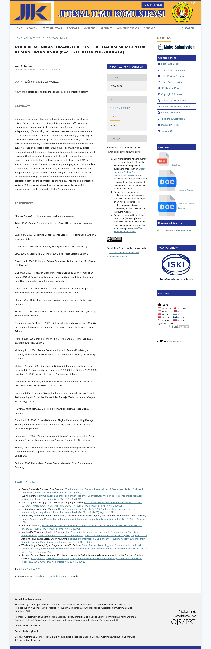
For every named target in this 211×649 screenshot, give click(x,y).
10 (34, 568)
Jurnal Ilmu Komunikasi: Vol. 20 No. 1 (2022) (70, 542)
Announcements (128, 28)
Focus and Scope (170, 63)
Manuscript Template (186, 190)
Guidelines (176, 165)
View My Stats (174, 341)
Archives (106, 28)
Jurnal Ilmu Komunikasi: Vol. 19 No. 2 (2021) (58, 499)
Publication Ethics (171, 88)
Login (193, 2)
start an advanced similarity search (48, 576)
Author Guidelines (170, 112)
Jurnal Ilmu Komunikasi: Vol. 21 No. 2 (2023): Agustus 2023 (84, 512)
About (31, 28)
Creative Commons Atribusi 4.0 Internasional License (130, 172)
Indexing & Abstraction (173, 118)
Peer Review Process (173, 76)
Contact (149, 28)
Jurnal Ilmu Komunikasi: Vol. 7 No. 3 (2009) (57, 528)
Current (89, 28)
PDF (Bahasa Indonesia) (127, 66)
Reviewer (73, 28)
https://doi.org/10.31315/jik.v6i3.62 (40, 81)
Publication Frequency (173, 70)
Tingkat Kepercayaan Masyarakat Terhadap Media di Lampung (54, 519)
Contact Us (167, 131)
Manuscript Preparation (174, 100)
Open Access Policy (172, 82)
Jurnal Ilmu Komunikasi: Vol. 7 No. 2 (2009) (99, 505)
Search (189, 28)
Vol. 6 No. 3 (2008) (47, 38)
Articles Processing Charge (176, 106)
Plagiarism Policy (170, 125)
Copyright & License (171, 94)
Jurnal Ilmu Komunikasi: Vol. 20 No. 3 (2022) (58, 492)
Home (18, 28)
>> (39, 568)
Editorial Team (52, 28)
